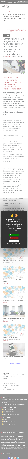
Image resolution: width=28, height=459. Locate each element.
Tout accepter (14, 235)
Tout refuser (14, 238)
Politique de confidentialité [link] (14, 244)
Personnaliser (14, 241)
